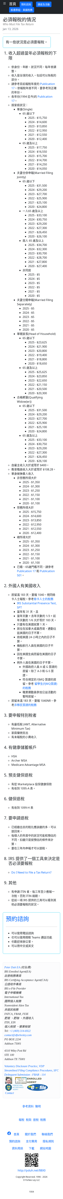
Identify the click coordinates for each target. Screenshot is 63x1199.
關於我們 (30, 1134)
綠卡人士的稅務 (43, 599)
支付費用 (31, 1141)
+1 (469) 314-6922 (20, 1030)
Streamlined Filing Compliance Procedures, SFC (31, 1070)
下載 (31, 1148)
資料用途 (17, 1148)
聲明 (38, 1106)
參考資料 (28, 1106)
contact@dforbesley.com (18, 1035)
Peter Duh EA (12, 967)
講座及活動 (44, 4)
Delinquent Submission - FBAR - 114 (25, 1074)
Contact (9, 1092)
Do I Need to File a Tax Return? (31, 872)
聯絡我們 (47, 1134)
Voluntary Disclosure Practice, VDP (24, 1066)
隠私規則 (48, 1141)
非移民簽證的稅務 (25, 705)
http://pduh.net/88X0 (32, 1170)
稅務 (43, 1120)
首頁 (12, 4)
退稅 (36, 1120)
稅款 (28, 1120)
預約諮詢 (26, 4)
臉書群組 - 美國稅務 (22, 9)
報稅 (21, 1120)
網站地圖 (45, 1148)
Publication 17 (26, 571)
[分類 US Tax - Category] (4, 3)
